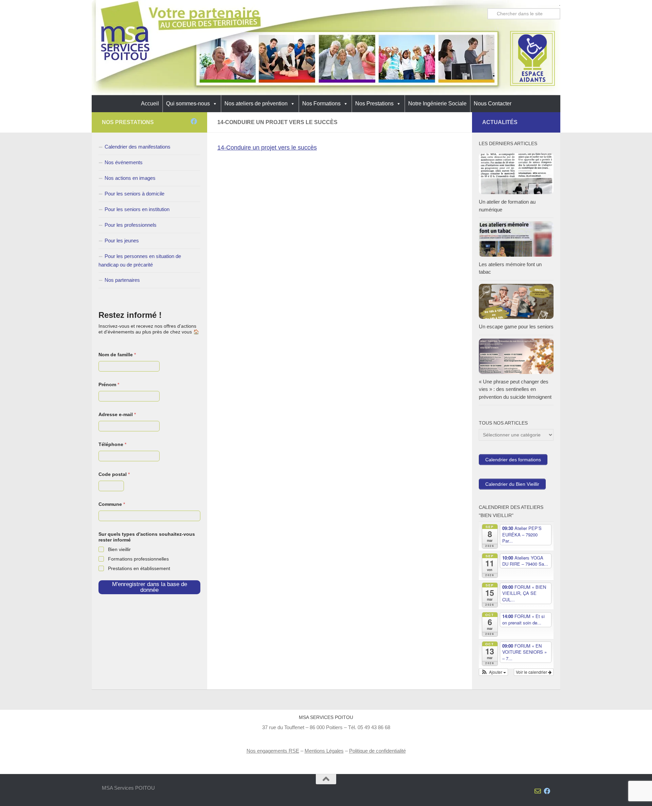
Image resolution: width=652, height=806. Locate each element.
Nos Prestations (374, 103)
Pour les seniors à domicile (134, 193)
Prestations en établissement (139, 568)
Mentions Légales (324, 751)
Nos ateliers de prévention (256, 103)
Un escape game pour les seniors (516, 326)
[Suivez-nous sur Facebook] (194, 121)
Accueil (150, 103)
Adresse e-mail (117, 414)
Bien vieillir (119, 549)
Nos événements (124, 162)
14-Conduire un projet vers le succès (267, 147)
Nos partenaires (122, 280)
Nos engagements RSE (273, 751)
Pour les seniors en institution (137, 209)
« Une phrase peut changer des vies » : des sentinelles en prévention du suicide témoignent (515, 389)
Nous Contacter (492, 103)
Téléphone (112, 444)
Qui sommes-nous (188, 103)
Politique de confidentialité (377, 751)
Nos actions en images (130, 178)
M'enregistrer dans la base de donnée (149, 587)
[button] (493, 672)
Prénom (108, 384)
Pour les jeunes (122, 240)
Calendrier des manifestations (137, 147)
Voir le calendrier (532, 672)
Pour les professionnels (131, 225)
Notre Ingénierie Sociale (437, 103)
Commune (111, 504)
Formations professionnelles (138, 559)
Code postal (114, 474)
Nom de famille (117, 354)
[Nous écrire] (184, 121)
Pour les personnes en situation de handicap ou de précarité (139, 260)
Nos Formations (321, 103)
